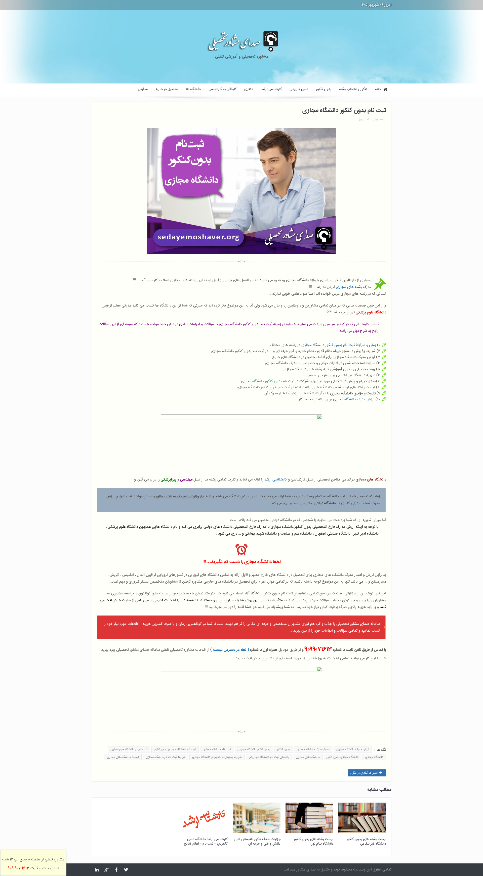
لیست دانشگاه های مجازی (123, 757)
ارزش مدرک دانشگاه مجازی (354, 399)
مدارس (143, 89)
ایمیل (361, 119)
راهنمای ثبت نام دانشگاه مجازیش (269, 757)
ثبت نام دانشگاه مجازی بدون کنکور (175, 749)
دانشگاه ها (193, 89)
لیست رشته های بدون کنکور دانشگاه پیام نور (313, 842)
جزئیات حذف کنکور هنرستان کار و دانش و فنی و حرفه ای (257, 842)
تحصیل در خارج (166, 89)
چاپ (375, 119)
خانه (378, 89)
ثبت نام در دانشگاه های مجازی (128, 749)
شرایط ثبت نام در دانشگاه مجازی (165, 757)
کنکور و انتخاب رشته (353, 89)
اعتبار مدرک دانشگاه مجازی (313, 749)
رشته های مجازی (349, 287)
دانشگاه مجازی (374, 757)
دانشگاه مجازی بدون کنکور (342, 757)
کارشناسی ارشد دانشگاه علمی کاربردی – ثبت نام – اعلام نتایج (206, 842)
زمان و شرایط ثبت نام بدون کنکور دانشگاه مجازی (338, 345)
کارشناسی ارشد (271, 89)
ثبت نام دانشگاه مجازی (217, 749)
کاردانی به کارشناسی (222, 89)
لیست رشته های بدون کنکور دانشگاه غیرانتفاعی (366, 842)
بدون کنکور (323, 89)
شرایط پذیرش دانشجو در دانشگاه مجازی (217, 757)
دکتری (248, 89)
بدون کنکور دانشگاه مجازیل (253, 749)
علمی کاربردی (299, 89)
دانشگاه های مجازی (308, 757)
